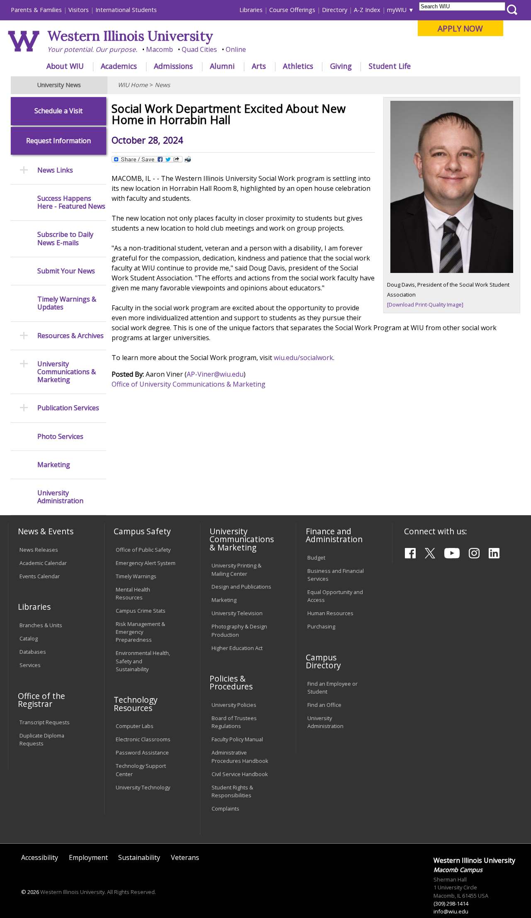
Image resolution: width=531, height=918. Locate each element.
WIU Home (133, 85)
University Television (237, 613)
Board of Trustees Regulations (234, 722)
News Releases (38, 549)
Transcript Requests (44, 722)
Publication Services (68, 408)
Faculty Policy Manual (237, 739)
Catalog (28, 638)
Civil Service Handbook (240, 774)
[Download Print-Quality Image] (425, 304)
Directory (334, 10)
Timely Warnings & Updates (66, 303)
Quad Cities (199, 49)
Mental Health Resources (133, 593)
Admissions (173, 66)
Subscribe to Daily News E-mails (65, 238)
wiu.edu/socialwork (303, 357)
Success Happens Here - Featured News (71, 202)
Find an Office (324, 705)
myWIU (397, 10)
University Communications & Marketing (66, 372)
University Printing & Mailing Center (236, 569)
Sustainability (139, 857)
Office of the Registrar (41, 699)
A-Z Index (367, 10)
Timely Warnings (136, 576)
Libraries (251, 10)
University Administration (60, 497)
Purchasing (321, 626)
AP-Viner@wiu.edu (215, 374)
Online (236, 49)
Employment (88, 857)
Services (30, 665)
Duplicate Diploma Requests (41, 739)
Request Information (58, 141)
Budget (316, 557)
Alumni (222, 66)
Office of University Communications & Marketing (189, 384)
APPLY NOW (460, 28)
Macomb (159, 49)
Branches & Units (40, 625)
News (162, 85)
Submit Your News (66, 271)
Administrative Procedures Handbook (240, 756)
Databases (32, 651)
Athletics (298, 66)
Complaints (225, 808)
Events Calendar (39, 576)
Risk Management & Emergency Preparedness (140, 631)
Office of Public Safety (143, 549)
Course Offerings (292, 10)
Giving (341, 66)
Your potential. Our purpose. (92, 49)
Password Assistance (142, 752)
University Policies (234, 705)
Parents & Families (36, 10)
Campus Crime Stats (141, 610)
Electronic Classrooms (143, 739)
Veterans (185, 857)
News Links (55, 170)
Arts (259, 66)
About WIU (65, 66)
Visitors (78, 10)
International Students (126, 10)
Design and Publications (241, 586)
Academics (119, 66)
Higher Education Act (237, 648)
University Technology (143, 787)
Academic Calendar (43, 563)
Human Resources (330, 613)
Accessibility (39, 857)
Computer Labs (134, 726)
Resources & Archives (70, 336)
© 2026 (30, 892)
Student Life (390, 66)
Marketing (53, 465)
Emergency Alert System (145, 563)
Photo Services (60, 437)
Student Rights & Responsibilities (232, 791)
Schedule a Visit (58, 111)
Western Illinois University (130, 35)
